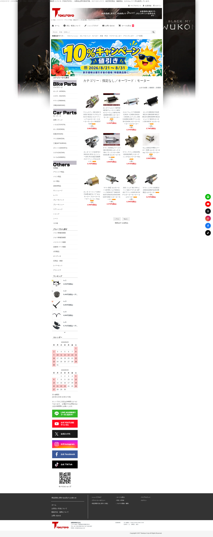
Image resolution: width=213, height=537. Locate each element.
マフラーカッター (115, 36)
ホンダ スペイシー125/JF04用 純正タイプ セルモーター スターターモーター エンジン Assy (92, 195)
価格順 (151, 87)
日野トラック (58, 120)
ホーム (57, 26)
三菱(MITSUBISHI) (59, 143)
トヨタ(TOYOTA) (59, 124)
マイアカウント (135, 6)
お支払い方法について (59, 508)
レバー (55, 195)
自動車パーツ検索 (59, 247)
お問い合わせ (110, 26)
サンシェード (58, 190)
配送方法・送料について (60, 512)
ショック (56, 214)
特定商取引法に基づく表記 (100, 503)
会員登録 (148, 6)
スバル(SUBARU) (59, 157)
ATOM (122, 500)
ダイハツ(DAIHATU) (60, 148)
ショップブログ (92, 26)
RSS (118, 500)
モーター (95, 36)
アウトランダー (128, 36)
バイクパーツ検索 (59, 242)
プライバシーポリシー (98, 500)
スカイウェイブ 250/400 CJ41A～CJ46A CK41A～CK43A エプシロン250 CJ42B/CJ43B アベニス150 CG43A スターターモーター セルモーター (131, 118)
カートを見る (127, 26)
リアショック (58, 209)
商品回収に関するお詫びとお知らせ (64, 498)
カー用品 (56, 181)
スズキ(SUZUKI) (59, 152)
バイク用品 (57, 176)
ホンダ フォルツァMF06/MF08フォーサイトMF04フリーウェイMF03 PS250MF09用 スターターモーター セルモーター (111, 112)
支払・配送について (73, 26)
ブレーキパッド (85, 36)
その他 (55, 223)
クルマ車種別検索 (59, 237)
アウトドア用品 (58, 172)
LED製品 (56, 251)
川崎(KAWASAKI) (59, 105)
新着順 (158, 87)
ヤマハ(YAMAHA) (59, 100)
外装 (101, 36)
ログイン (158, 6)
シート (55, 218)
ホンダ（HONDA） (60, 91)
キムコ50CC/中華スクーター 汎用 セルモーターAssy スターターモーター (151, 150)
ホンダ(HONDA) (59, 129)
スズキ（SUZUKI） (60, 96)
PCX (106, 36)
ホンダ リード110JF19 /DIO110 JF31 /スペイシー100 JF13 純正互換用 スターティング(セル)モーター (92, 156)
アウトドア (57, 270)
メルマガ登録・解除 (123, 503)
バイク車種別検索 (59, 233)
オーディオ (57, 256)
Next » (126, 219)
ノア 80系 (139, 36)
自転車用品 (57, 186)
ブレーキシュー (58, 204)
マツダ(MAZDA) (58, 138)
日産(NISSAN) (58, 134)
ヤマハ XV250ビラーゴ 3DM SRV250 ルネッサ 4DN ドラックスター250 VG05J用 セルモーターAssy (111, 152)
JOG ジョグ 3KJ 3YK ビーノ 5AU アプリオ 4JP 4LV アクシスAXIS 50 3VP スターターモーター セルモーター (131, 192)
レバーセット (58, 265)
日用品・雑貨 (58, 261)
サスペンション (72, 36)
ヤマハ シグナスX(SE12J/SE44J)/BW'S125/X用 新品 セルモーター (151, 190)
